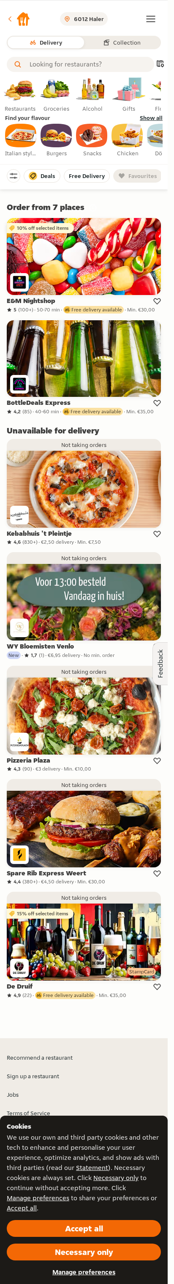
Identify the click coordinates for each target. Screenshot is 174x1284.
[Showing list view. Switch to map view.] (160, 64)
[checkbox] (21, 140)
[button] (18, 19)
